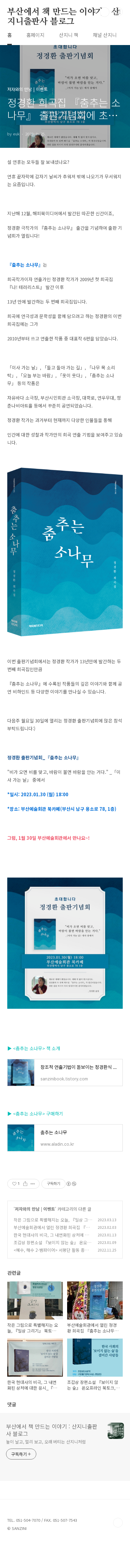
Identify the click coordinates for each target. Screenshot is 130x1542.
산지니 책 (68, 34)
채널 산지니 (105, 34)
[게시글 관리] (33, 1183)
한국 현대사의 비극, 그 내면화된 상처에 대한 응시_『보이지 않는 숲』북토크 (51, 1238)
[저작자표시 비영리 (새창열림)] (71, 1183)
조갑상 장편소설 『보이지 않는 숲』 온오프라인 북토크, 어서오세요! (52, 1245)
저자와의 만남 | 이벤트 (35, 1209)
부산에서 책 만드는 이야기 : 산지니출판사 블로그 (63, 12)
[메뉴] (118, 11)
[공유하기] (25, 1183)
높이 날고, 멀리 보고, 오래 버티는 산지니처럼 (46, 1442)
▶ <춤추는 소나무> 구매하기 (35, 1113)
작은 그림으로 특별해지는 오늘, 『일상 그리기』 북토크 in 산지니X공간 (53, 1223)
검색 (104, 12)
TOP (118, 1522)
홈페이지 (35, 34)
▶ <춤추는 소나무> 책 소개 (33, 1048)
